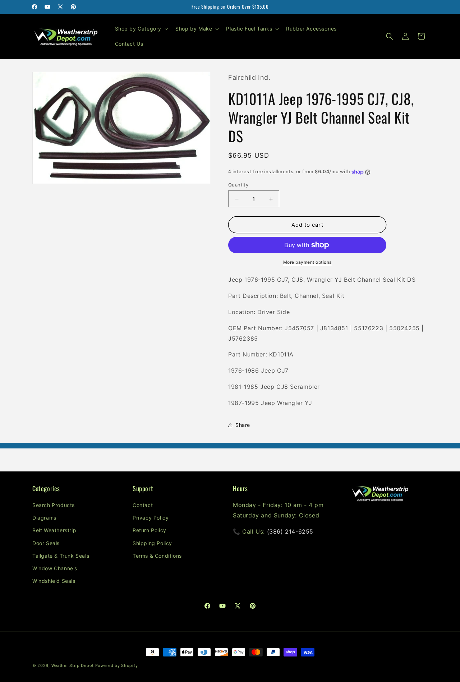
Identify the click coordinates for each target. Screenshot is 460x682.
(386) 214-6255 (290, 531)
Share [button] (242, 425)
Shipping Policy (152, 543)
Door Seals (46, 543)
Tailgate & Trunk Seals (60, 556)
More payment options (307, 262)
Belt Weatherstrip (54, 530)
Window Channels (54, 568)
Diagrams (44, 518)
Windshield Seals (53, 581)
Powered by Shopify (116, 665)
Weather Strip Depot (72, 665)
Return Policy (149, 530)
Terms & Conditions (157, 556)
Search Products (53, 505)
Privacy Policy (151, 518)
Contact (143, 505)
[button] (141, 28)
